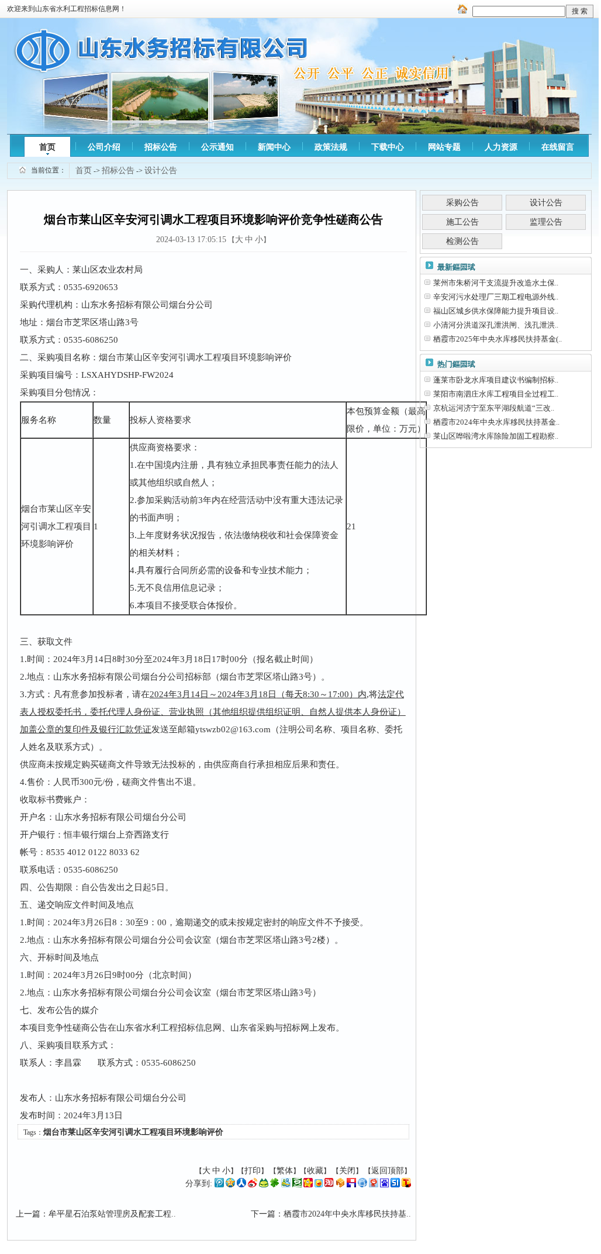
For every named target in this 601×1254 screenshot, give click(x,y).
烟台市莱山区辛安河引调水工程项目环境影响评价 (133, 1132)
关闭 (347, 1170)
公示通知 (217, 147)
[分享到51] (395, 1184)
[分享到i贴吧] (351, 1184)
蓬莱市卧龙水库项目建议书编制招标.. (495, 379)
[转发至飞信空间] (319, 1184)
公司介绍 (104, 147)
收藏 (315, 1170)
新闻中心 (274, 147)
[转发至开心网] (308, 1184)
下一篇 (263, 1214)
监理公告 (546, 222)
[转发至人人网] (241, 1184)
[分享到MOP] (263, 1184)
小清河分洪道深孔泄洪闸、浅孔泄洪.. (495, 325)
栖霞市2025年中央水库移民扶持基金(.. (497, 339)
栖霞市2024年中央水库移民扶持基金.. (496, 422)
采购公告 (462, 202)
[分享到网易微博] (373, 1184)
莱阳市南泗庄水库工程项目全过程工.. (495, 394)
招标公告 (160, 147)
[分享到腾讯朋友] (274, 1184)
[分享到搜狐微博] (406, 1184)
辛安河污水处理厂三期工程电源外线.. (495, 296)
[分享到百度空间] (384, 1184)
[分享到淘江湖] (329, 1184)
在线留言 (557, 147)
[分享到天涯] (362, 1184)
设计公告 (160, 170)
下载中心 (387, 147)
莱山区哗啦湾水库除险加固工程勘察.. (495, 436)
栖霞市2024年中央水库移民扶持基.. (347, 1214)
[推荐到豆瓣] (297, 1184)
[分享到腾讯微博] (219, 1184)
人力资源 (501, 147)
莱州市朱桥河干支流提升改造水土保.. (495, 282)
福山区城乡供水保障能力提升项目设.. (495, 310)
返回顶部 (387, 1170)
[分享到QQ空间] (230, 1184)
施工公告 (462, 222)
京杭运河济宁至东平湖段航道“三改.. (493, 408)
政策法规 (331, 147)
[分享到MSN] (286, 1184)
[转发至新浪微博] (252, 1184)
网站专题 (444, 147)
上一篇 (28, 1214)
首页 (47, 147)
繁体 (285, 1170)
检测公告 (462, 241)
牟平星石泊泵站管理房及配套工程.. (112, 1214)
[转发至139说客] (340, 1184)
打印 (252, 1170)
